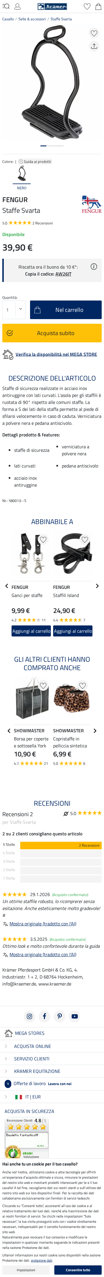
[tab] (43, 145)
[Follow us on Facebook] (44, 1016)
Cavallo (8, 19)
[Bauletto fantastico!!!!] (27, 1138)
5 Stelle (9, 844)
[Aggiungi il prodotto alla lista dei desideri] (94, 33)
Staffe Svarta (61, 19)
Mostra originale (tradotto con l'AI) (43, 923)
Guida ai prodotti (38, 161)
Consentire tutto (78, 1270)
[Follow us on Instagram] (29, 1016)
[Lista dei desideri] (87, 5)
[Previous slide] (7, 178)
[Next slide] (97, 178)
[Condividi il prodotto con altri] (94, 46)
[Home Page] (52, 5)
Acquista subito (56, 332)
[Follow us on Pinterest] (59, 1016)
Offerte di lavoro (39, 1083)
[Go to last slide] (7, 586)
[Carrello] (98, 5)
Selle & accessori (32, 19)
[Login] (17, 5)
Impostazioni (26, 1270)
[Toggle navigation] (6, 6)
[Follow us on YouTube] (74, 1016)
